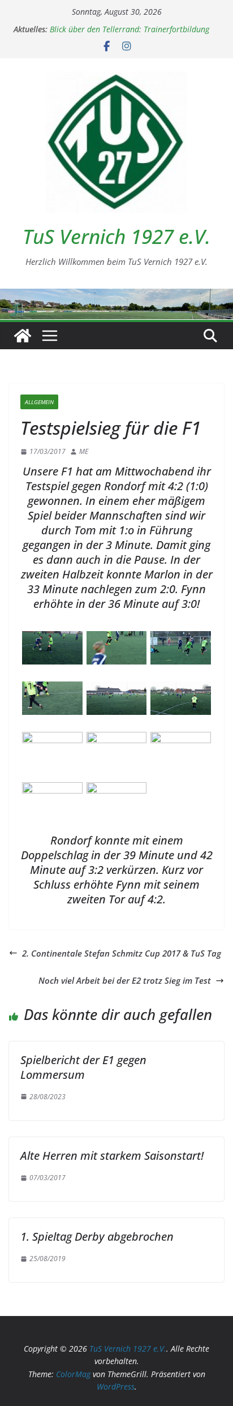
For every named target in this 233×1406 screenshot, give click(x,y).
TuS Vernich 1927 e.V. (116, 236)
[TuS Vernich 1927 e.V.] (22, 335)
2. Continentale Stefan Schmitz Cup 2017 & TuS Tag (121, 953)
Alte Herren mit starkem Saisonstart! (112, 1155)
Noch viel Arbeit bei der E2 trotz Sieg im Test (124, 980)
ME (83, 451)
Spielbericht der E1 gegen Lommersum (83, 1067)
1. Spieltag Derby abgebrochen (97, 1236)
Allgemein (39, 402)
